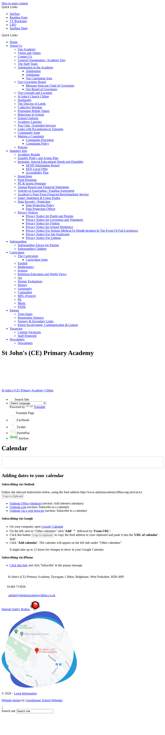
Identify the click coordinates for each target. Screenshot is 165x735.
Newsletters (17, 339)
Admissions (33, 71)
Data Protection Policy (40, 205)
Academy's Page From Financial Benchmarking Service (53, 194)
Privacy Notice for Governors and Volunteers (54, 219)
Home (14, 42)
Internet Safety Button (16, 609)
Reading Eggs (19, 17)
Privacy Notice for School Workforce (49, 227)
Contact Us (25, 56)
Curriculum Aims (37, 259)
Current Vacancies (29, 332)
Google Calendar (52, 526)
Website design (11, 700)
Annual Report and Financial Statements (43, 187)
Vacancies (16, 328)
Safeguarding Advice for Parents (38, 245)
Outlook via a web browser (27, 510)
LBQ (13, 24)
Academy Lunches (30, 122)
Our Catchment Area (39, 78)
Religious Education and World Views (42, 274)
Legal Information (25, 693)
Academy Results (29, 154)
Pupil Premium (27, 180)
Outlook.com (18, 507)
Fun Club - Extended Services (37, 125)
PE (20, 299)
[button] (19, 35)
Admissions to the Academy (35, 67)
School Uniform (28, 118)
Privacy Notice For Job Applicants (47, 234)
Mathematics (26, 267)
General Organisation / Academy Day (42, 60)
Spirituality (25, 100)
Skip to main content (15, 3)
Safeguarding (18, 241)
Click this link (18, 565)
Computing (25, 292)
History (22, 285)
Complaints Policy (37, 143)
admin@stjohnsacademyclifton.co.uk (31, 595)
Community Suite (29, 132)
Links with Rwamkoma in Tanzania (40, 129)
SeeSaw (15, 14)
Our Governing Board (32, 82)
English (22, 263)
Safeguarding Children (32, 248)
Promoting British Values (34, 111)
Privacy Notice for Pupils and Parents (49, 216)
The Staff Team (27, 63)
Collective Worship (30, 107)
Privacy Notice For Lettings (43, 238)
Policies (23, 147)
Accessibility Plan (37, 172)
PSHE (22, 306)
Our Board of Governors (41, 89)
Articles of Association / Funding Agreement (46, 190)
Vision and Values (29, 53)
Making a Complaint (31, 136)
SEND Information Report (43, 165)
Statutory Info (18, 151)
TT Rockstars (18, 21)
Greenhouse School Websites (44, 700)
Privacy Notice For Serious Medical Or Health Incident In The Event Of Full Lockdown (82, 230)
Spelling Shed (18, 28)
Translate (39, 407)
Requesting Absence (31, 317)
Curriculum (17, 252)
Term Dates (25, 314)
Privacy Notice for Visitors (43, 223)
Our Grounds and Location (35, 92)
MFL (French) (27, 296)
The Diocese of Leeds (32, 103)
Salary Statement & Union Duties (39, 198)
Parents (14, 310)
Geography (25, 288)
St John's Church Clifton (33, 96)
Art (20, 277)
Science (23, 270)
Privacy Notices (28, 212)
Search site (8, 711)
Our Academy (27, 49)
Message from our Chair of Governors (50, 85)
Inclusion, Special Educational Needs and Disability (51, 161)
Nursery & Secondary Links (36, 321)
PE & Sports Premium (32, 183)
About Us (16, 45)
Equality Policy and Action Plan (38, 158)
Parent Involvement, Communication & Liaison (48, 325)
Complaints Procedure (40, 140)
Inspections (25, 176)
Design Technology (30, 281)
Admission (32, 74)
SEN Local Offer (37, 169)
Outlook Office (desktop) (26, 503)
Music (22, 303)
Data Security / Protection (34, 201)
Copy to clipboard (13, 496)
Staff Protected (27, 335)
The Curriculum (28, 256)
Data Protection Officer (40, 209)
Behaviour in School (31, 114)
